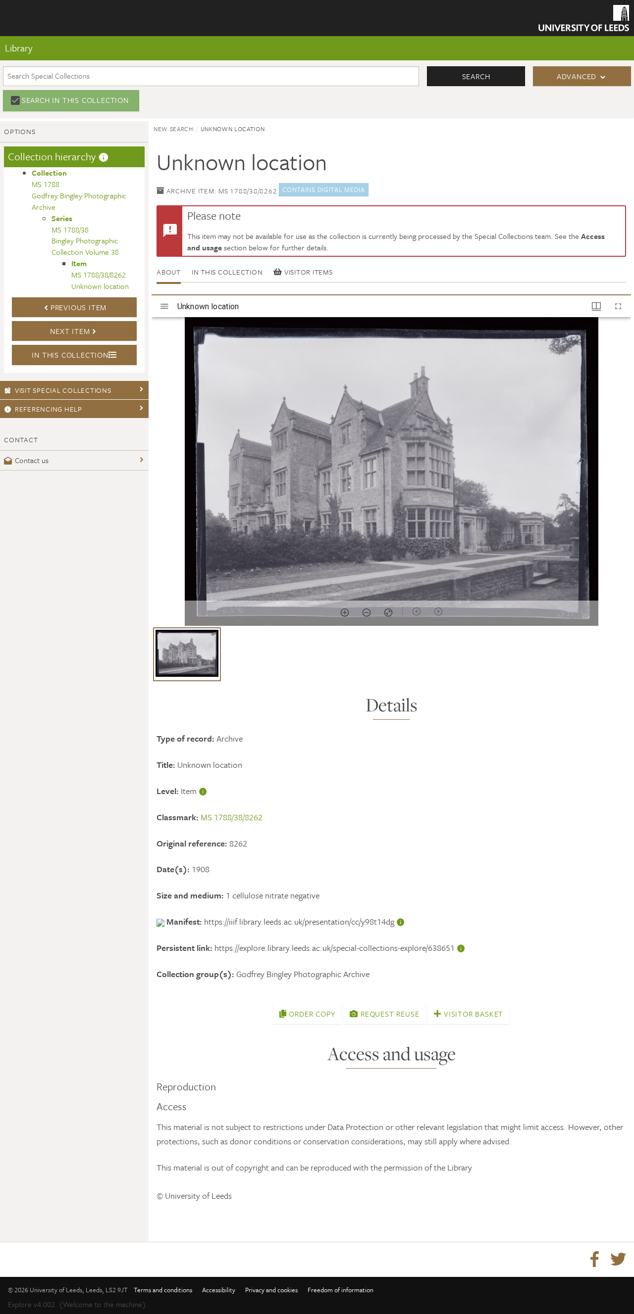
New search (174, 128)
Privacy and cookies (271, 1290)
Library (18, 47)
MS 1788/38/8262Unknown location (100, 274)
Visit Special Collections (63, 390)
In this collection (227, 272)
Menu (27, 39)
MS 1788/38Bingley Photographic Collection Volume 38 (85, 235)
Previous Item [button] (78, 307)
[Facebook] (594, 1259)
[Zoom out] (366, 612)
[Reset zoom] (388, 612)
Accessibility (218, 1290)
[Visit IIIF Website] (161, 921)
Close (25, 71)
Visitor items (307, 272)
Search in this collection (75, 99)
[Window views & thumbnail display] (596, 306)
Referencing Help (48, 409)
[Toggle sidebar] (164, 306)
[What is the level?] (203, 791)
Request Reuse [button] (388, 1013)
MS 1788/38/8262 (232, 817)
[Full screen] (618, 306)
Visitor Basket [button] (472, 1013)
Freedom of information (340, 1290)
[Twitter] (618, 1259)
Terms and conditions (163, 1290)
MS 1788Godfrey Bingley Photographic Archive (79, 189)
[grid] (391, 658)
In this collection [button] (70, 354)
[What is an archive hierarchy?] (103, 156)
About (169, 272)
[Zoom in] (345, 612)
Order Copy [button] (311, 1013)
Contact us (32, 460)
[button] (187, 654)
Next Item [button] (70, 331)
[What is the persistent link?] (461, 947)
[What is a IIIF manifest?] (400, 921)
